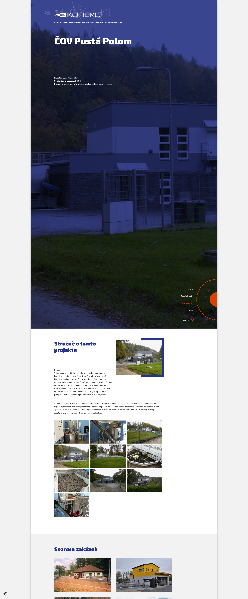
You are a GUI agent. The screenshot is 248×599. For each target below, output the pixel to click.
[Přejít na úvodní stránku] (78, 14)
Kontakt (190, 310)
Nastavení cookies (5, 593)
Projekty (190, 289)
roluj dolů (186, 320)
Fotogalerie (187, 303)
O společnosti (186, 296)
